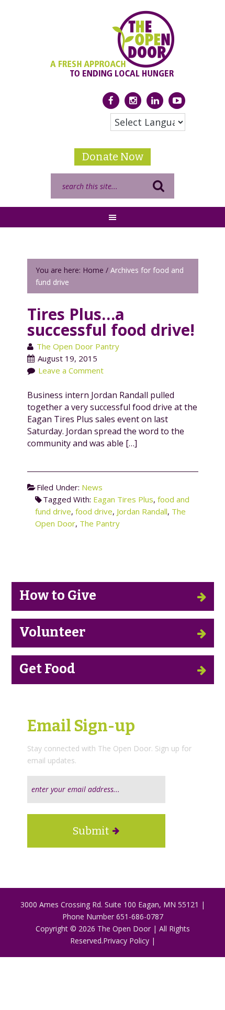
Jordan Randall (142, 511)
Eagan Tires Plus (123, 499)
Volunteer (52, 632)
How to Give (57, 595)
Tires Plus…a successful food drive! (111, 322)
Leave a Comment (71, 370)
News (92, 487)
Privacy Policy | (129, 941)
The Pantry (100, 523)
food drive (94, 511)
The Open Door (113, 43)
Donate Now (112, 156)
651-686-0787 (139, 916)
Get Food (47, 669)
